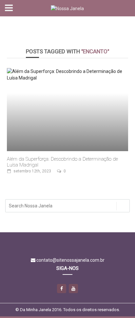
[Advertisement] (67, 28)
